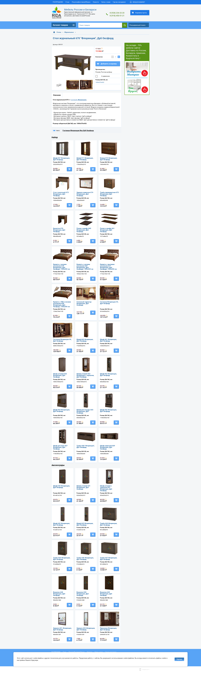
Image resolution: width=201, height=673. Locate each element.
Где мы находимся (119, 2)
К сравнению (105, 76)
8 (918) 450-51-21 (117, 16)
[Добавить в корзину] (69, 169)
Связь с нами (105, 2)
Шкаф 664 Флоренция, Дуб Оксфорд (61, 410)
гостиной (79, 100)
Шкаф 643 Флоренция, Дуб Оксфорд (85, 524)
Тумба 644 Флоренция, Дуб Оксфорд (108, 524)
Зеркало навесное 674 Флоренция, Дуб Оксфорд (85, 194)
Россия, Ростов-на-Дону (103, 72)
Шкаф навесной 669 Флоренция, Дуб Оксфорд (107, 447)
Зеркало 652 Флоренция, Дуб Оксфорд (86, 629)
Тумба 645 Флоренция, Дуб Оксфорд (61, 558)
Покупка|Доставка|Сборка (81, 2)
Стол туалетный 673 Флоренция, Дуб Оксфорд (61, 194)
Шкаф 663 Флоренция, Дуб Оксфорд (108, 374)
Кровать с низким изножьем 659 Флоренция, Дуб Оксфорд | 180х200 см (85, 266)
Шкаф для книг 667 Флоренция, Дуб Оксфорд (60, 447)
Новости (96, 2)
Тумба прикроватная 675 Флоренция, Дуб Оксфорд (109, 194)
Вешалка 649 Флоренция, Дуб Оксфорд (106, 593)
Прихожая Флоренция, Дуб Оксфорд (108, 629)
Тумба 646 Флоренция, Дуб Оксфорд (85, 558)
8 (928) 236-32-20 (117, 13)
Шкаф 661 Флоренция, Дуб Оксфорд (108, 340)
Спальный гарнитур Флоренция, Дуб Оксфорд (84, 303)
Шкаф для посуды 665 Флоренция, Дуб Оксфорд (85, 411)
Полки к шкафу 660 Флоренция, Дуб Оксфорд (84, 229)
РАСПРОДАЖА (58, 2)
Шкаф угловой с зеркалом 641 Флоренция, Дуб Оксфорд (106, 488)
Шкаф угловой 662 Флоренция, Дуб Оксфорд (60, 375)
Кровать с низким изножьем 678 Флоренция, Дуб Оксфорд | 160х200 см (61, 266)
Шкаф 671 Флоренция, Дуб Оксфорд (85, 159)
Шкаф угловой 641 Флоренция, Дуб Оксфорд (83, 487)
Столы (59, 32)
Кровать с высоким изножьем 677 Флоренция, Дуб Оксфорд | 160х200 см (108, 266)
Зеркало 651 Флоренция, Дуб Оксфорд (62, 629)
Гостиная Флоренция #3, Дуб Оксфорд (109, 302)
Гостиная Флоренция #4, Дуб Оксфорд (62, 340)
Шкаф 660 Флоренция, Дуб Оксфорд (85, 340)
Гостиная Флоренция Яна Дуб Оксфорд (78, 131)
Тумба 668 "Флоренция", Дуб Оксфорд (86, 446)
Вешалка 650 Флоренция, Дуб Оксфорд (83, 593)
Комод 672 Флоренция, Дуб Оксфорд (108, 159)
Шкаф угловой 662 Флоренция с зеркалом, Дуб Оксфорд (85, 375)
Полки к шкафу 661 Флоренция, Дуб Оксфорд (107, 229)
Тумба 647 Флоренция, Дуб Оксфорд (108, 558)
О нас (67, 2)
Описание (57, 95)
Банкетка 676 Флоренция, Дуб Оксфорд (59, 229)
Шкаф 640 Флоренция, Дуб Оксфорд (61, 486)
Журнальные (69, 32)
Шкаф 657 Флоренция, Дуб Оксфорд (61, 159)
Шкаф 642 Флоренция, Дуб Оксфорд (61, 524)
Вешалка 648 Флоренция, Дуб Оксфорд (59, 593)
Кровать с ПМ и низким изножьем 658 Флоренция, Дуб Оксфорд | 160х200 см (62, 304)
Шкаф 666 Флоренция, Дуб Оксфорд (108, 410)
